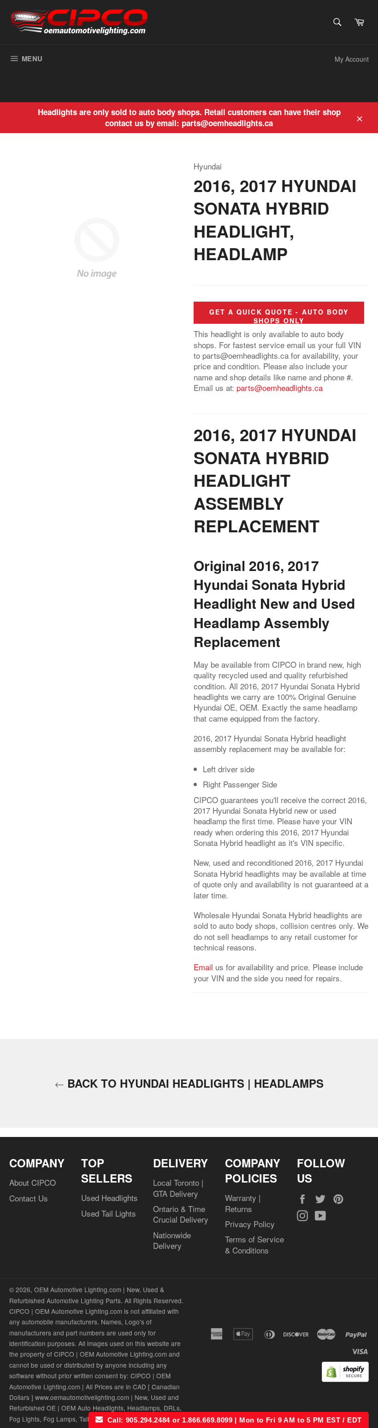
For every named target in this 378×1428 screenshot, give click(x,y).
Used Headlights (109, 1197)
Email (203, 967)
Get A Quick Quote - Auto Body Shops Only (279, 316)
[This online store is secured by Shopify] (345, 1378)
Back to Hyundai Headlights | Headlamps (194, 1083)
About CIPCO (32, 1182)
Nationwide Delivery (172, 1240)
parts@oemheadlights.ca (279, 387)
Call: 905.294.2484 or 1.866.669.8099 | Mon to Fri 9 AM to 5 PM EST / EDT (232, 1420)
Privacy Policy (250, 1224)
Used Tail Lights (108, 1213)
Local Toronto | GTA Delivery (178, 1188)
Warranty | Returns (242, 1203)
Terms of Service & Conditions (254, 1244)
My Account (352, 59)
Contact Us (28, 1198)
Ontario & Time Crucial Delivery (180, 1214)
